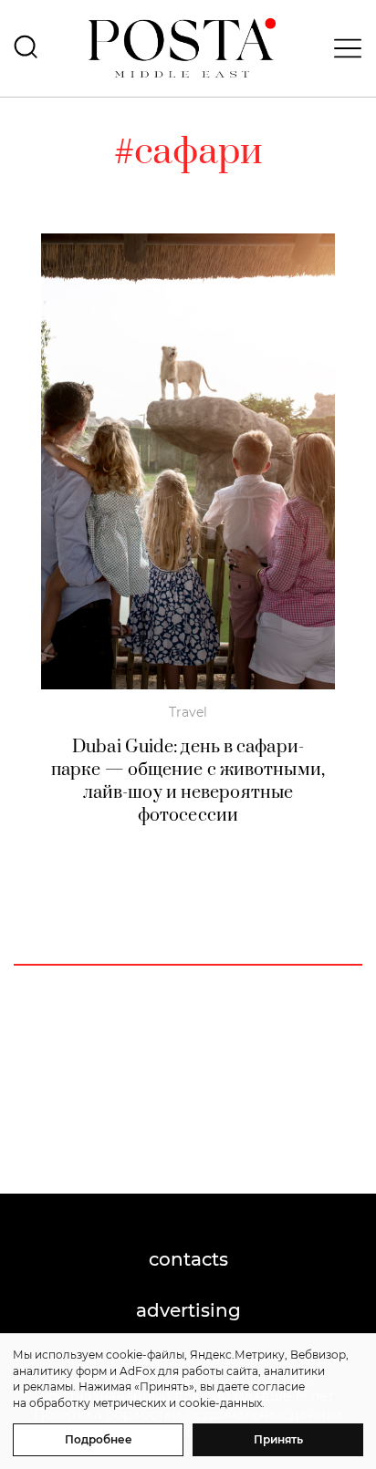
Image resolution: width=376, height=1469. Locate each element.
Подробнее (98, 1439)
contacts (188, 1259)
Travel (188, 712)
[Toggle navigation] (342, 48)
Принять (278, 1439)
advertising (188, 1310)
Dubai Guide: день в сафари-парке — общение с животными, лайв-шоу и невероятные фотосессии (188, 781)
